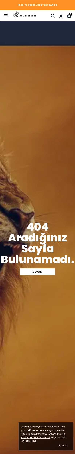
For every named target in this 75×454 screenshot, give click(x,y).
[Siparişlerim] (61, 15)
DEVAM (37, 272)
